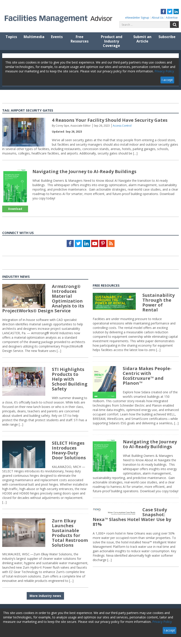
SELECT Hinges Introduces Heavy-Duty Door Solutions (69, 450)
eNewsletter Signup (137, 17)
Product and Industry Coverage (111, 41)
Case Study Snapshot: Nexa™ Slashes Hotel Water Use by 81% (132, 517)
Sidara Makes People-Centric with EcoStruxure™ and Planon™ (147, 375)
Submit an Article (142, 39)
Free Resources (80, 39)
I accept (169, 630)
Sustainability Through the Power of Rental (158, 302)
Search (174, 24)
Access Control (122, 125)
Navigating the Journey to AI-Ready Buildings (84, 171)
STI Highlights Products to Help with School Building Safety (69, 379)
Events (57, 36)
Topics (11, 36)
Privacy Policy (162, 622)
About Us (157, 17)
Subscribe (166, 36)
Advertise (172, 17)
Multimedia (34, 36)
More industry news (45, 596)
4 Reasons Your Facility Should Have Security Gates (110, 120)
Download (15, 209)
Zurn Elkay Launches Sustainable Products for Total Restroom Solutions (70, 533)
